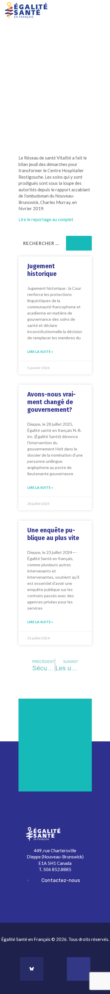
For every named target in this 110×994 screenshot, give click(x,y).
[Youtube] (78, 969)
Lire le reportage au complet (45, 219)
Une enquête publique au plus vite (53, 534)
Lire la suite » (40, 351)
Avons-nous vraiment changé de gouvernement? (51, 402)
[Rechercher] (79, 243)
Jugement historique (42, 270)
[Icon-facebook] (55, 969)
